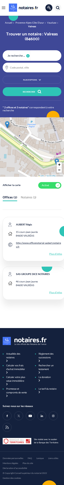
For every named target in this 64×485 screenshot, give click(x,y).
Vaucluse (51, 23)
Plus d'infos (55, 253)
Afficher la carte (11, 184)
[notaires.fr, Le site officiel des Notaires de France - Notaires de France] (25, 341)
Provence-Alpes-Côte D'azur (29, 23)
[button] (3, 8)
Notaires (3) (28, 198)
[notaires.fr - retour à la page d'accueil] (23, 8)
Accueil (8, 23)
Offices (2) (10, 198)
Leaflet (42, 176)
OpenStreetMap (51, 176)
